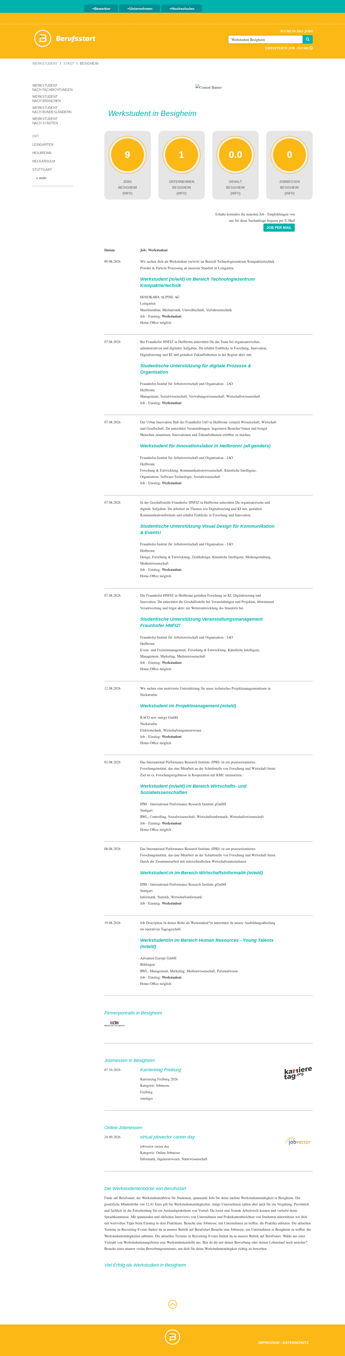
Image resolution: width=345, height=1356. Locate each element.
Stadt (68, 63)
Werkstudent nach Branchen (46, 99)
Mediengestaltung (257, 556)
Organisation (149, 476)
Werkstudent (45, 63)
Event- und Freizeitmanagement (163, 649)
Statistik (163, 896)
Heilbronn (41, 153)
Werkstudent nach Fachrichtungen (52, 88)
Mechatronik (171, 309)
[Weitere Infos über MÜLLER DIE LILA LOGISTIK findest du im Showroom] (114, 1023)
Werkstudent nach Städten (45, 121)
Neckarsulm (43, 161)
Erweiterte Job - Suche (287, 47)
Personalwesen (227, 970)
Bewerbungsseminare (161, 1248)
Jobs (212, 1197)
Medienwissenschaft (154, 563)
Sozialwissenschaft (173, 396)
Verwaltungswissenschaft (206, 396)
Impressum (269, 1343)
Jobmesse (237, 1229)
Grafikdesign (201, 556)
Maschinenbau (150, 309)
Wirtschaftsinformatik (212, 816)
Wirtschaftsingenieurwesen (182, 730)
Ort (35, 136)
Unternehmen (141, 9)
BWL (144, 816)
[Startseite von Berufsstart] (65, 37)
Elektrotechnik (150, 730)
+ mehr (41, 177)
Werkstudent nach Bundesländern (51, 110)
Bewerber (102, 9)
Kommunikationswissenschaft (201, 470)
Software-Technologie (176, 476)
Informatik (147, 896)
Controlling (158, 816)
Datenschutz (296, 1343)
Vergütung (284, 1204)
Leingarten (42, 145)
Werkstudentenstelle (181, 1242)
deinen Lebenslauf (272, 1242)
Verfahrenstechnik (219, 309)
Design (145, 556)
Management (149, 396)
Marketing (167, 656)
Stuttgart (42, 170)
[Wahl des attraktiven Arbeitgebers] (208, 86)
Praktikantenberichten (239, 1216)
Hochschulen (182, 9)
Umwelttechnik (193, 309)
